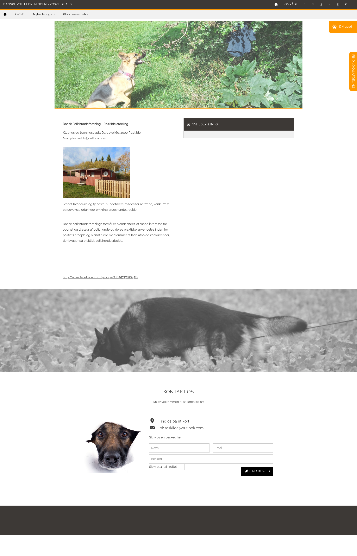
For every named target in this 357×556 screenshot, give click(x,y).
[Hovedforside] (276, 4)
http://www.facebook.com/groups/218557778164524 (100, 277)
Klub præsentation (76, 14)
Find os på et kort (174, 421)
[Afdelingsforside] (5, 14)
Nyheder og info (44, 14)
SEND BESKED (259, 471)
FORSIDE (19, 14)
